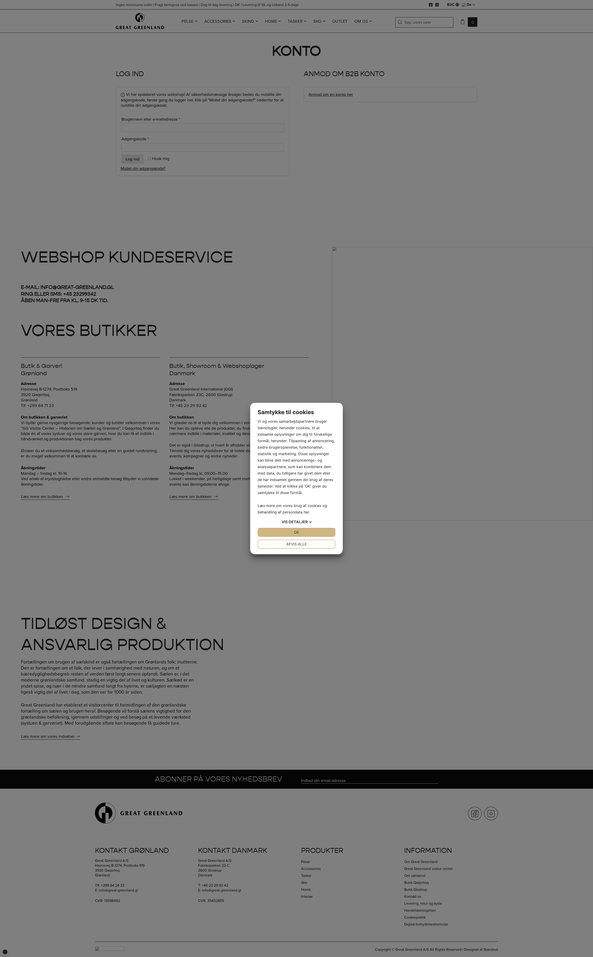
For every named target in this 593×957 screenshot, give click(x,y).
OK (296, 532)
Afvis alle (296, 544)
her (306, 512)
